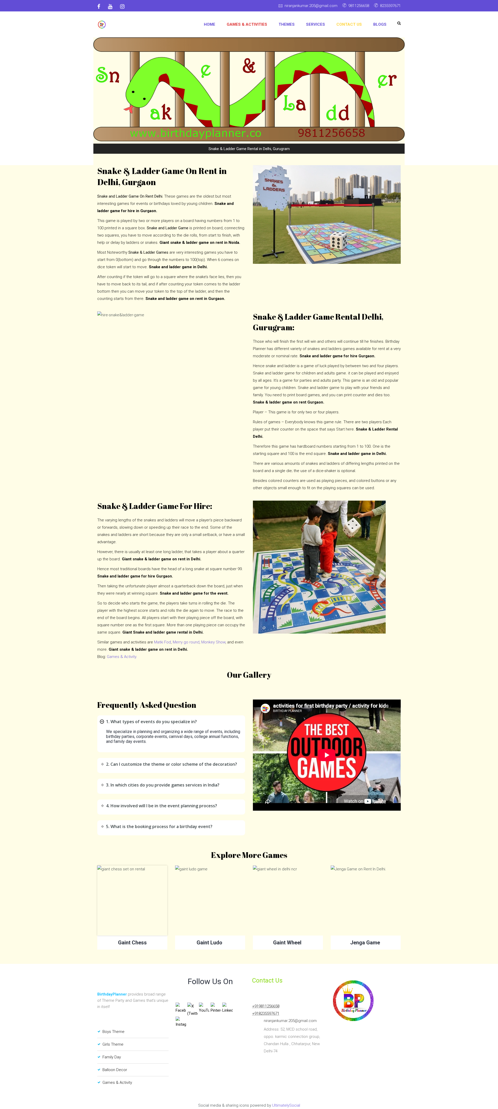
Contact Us (349, 24)
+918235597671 (265, 1013)
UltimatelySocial (286, 1105)
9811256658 (358, 5)
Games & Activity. (122, 656)
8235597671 (390, 5)
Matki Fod (162, 642)
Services (315, 24)
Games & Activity (117, 1082)
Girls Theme (112, 1044)
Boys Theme (113, 1031)
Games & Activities (247, 24)
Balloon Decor (114, 1069)
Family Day (111, 1057)
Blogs (379, 24)
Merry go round (186, 642)
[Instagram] (122, 6)
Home (209, 24)
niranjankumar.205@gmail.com (311, 5)
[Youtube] (110, 6)
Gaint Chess (132, 942)
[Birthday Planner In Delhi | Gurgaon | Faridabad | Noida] (101, 24)
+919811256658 (265, 1006)
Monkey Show (213, 642)
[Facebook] (100, 6)
